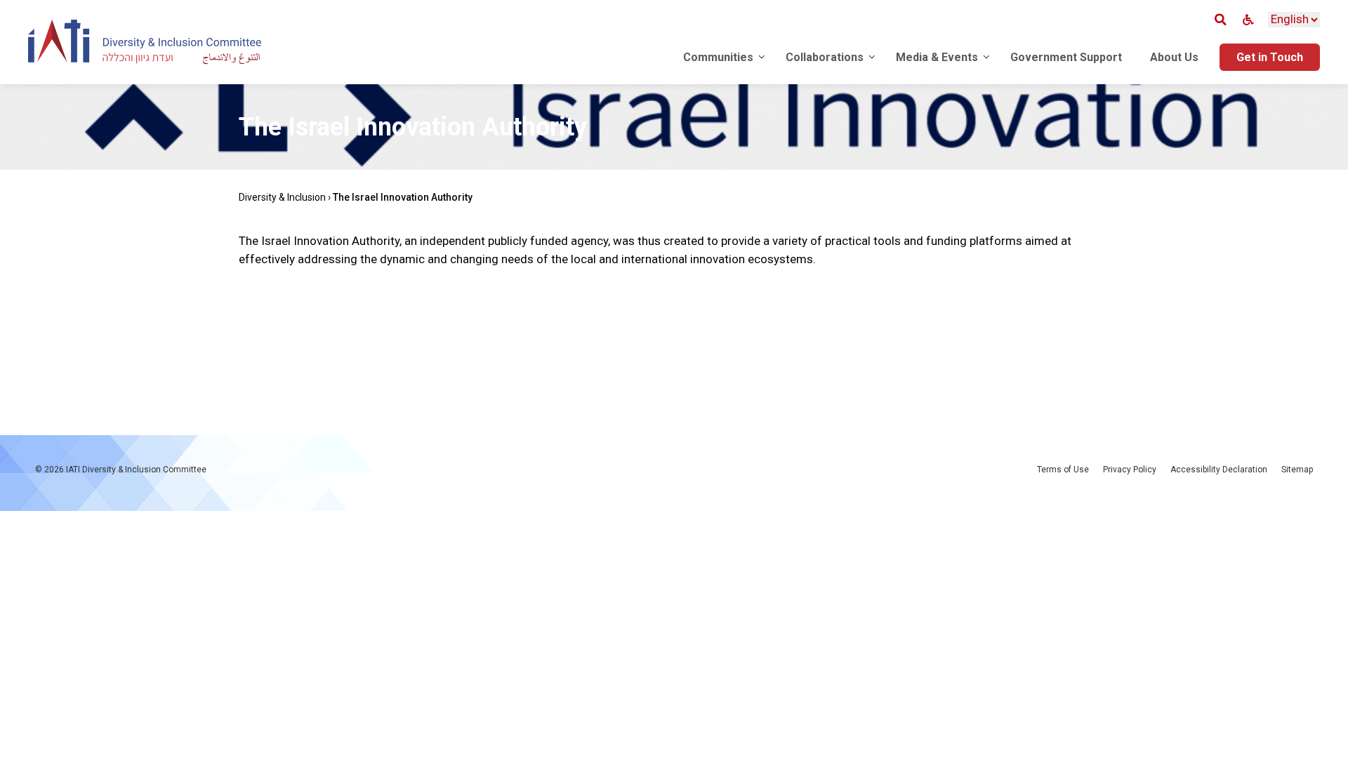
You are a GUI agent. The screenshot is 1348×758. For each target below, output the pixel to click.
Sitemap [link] (1297, 469)
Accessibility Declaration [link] (1218, 469)
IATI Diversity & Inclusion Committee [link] (136, 469)
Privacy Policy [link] (1129, 469)
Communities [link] (718, 57)
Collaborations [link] (825, 57)
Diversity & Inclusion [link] (282, 197)
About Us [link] (1174, 57)
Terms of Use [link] (1063, 469)
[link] (145, 45)
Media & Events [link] (937, 57)
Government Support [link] (1066, 57)
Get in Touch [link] (1269, 57)
